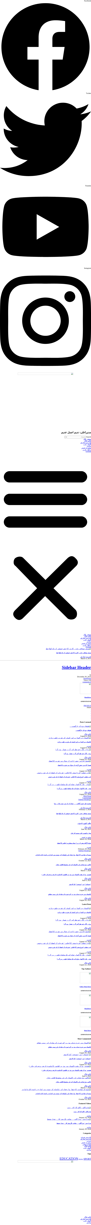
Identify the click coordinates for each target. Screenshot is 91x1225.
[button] (45, 543)
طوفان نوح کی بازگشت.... (83, 730)
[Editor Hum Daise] (85, 983)
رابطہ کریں (87, 450)
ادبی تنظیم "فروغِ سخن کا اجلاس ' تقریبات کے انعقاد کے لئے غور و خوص (69, 777)
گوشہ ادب (87, 444)
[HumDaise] (85, 693)
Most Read (87, 796)
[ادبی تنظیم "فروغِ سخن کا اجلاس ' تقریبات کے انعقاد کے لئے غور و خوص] (64, 773)
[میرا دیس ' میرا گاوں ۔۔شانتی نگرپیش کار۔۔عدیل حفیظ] (69, 1119)
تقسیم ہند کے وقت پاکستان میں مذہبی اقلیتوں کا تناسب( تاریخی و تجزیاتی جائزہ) (66, 874)
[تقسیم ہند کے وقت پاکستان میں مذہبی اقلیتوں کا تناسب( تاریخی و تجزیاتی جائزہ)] (60, 1066)
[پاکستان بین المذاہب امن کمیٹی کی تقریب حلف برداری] (70, 738)
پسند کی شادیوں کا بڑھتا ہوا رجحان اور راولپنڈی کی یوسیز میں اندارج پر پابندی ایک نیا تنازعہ (63, 855)
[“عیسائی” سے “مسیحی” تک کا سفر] (77, 1055)
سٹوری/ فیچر (86, 448)
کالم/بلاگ (87, 441)
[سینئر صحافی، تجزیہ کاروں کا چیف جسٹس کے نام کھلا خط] (68, 649)
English (88, 451)
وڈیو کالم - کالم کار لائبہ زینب (82, 1111)
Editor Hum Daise (85, 987)
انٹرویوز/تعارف (85, 443)
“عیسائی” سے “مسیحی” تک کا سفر (80, 884)
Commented (86, 798)
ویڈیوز (89, 446)
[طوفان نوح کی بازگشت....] (80, 726)
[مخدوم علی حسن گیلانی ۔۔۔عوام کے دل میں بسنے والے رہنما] (84, 800)
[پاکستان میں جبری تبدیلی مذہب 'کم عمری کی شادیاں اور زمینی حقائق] (64, 1043)
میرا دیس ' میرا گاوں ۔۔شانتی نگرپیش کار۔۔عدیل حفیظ (74, 1123)
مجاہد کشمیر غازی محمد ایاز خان (81, 833)
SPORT (87, 1159)
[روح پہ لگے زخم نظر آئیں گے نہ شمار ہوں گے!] (73, 749)
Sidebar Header (76, 667)
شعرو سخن (86, 1144)
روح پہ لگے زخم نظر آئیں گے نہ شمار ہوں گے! (77, 753)
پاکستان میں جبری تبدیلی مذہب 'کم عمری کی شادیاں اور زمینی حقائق (69, 894)
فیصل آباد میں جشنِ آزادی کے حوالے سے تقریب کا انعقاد (74, 765)
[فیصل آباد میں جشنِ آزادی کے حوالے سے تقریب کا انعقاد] (70, 761)
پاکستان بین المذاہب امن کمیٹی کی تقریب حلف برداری (74, 742)
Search (88, 437)
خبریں (89, 746)
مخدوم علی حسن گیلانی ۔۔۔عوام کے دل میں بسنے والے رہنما (72, 803)
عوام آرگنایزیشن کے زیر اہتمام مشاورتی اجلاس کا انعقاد (74, 843)
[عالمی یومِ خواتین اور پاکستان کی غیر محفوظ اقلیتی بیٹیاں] (68, 1078)
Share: (89, 707)
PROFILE (87, 706)
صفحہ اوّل (87, 439)
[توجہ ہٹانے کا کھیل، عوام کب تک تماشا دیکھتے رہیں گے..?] (69, 784)
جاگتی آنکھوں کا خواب (84, 823)
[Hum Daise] (85, 1026)
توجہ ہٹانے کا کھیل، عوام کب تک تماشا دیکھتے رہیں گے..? (74, 788)
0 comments (87, 682)
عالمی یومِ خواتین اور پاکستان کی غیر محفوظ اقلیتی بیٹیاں (73, 865)
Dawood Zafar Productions (40, 1224)
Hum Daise (87, 1030)
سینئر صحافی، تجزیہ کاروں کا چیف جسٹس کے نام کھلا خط (73, 653)
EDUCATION (69, 1158)
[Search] (65, 437)
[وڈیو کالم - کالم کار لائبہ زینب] (79, 1108)
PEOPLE (81, 1159)
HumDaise (87, 678)
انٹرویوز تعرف (86, 1137)
